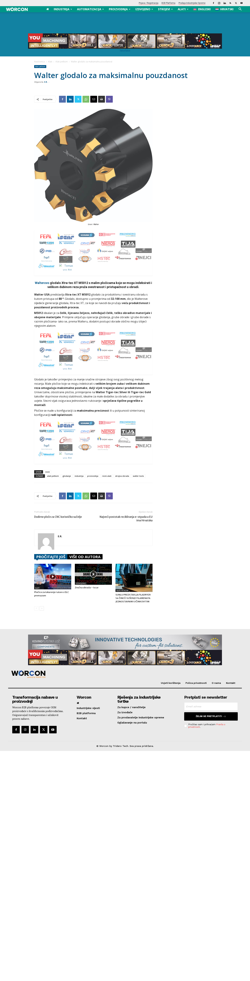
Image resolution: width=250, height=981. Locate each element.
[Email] (93, 99)
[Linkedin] (224, 3)
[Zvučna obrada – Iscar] (93, 574)
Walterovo (42, 283)
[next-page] (42, 608)
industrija (79, 476)
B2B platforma (168, 3)
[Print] (101, 99)
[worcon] (123, 674)
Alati (182, 9)
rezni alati (106, 476)
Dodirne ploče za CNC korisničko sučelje (58, 516)
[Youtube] (241, 3)
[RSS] (230, 3)
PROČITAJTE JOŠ (50, 556)
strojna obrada (122, 476)
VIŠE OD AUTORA (85, 556)
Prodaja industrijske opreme (192, 3)
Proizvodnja (118, 9)
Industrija (61, 9)
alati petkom (53, 476)
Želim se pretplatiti (209, 716)
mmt (47, 472)
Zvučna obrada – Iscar (86, 587)
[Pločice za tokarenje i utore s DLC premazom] (52, 576)
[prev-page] (36, 608)
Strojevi (164, 9)
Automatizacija (89, 9)
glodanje (67, 476)
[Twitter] (235, 3)
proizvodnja (92, 476)
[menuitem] (202, 9)
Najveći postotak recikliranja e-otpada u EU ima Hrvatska (126, 518)
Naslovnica (39, 61)
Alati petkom (61, 61)
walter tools (138, 476)
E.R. (46, 82)
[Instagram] (219, 3)
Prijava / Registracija (148, 3)
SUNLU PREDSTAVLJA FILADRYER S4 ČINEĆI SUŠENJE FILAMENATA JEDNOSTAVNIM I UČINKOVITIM (133, 598)
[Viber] (109, 99)
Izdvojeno (142, 9)
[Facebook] (213, 3)
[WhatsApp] (85, 99)
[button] (240, 9)
